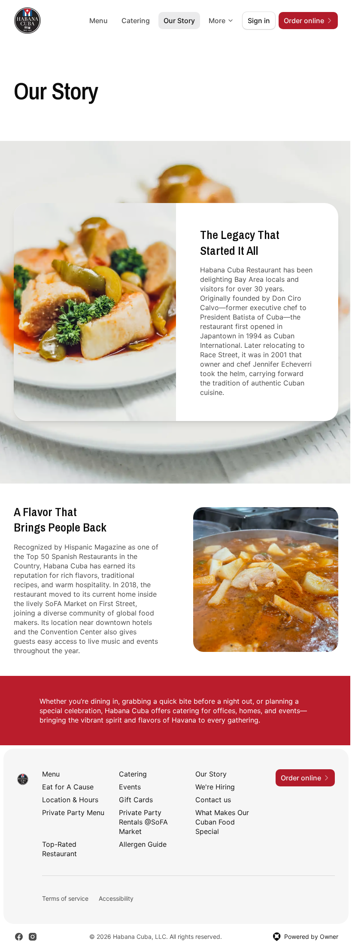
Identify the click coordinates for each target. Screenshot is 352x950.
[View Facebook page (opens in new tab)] (19, 937)
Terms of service (65, 898)
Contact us (213, 799)
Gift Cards (136, 799)
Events (130, 787)
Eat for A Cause (68, 787)
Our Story (179, 20)
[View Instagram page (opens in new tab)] (32, 937)
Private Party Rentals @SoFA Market (143, 822)
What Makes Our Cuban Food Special (222, 822)
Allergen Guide (143, 844)
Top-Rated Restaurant (59, 849)
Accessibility (116, 898)
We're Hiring (215, 787)
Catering (135, 20)
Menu (98, 20)
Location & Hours (70, 799)
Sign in (259, 20)
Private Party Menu (73, 812)
